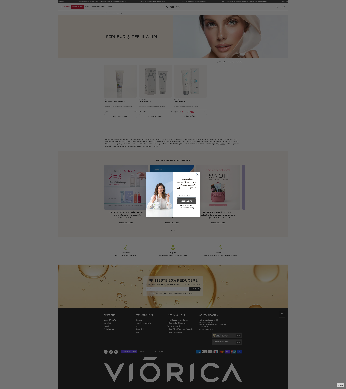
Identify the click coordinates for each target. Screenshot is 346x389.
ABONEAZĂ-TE (186, 201)
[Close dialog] (197, 174)
